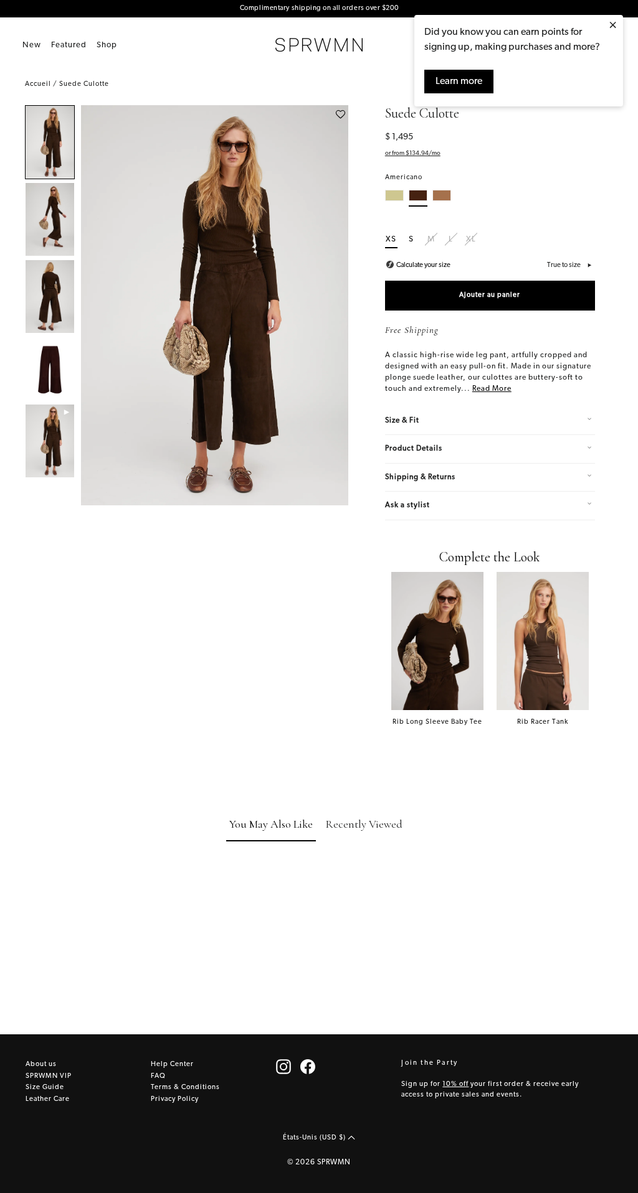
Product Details (413, 448)
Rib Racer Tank (542, 722)
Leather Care (48, 1099)
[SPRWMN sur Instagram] (283, 1066)
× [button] (613, 26)
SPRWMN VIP (49, 1076)
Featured (69, 45)
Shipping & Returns (420, 477)
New (31, 45)
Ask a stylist (407, 505)
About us (41, 1064)
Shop (107, 45)
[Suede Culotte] (50, 142)
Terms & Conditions (185, 1087)
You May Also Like (271, 824)
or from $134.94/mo (412, 153)
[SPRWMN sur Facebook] (307, 1066)
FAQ (158, 1076)
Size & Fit (402, 420)
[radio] (394, 198)
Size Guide (45, 1087)
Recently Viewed (363, 824)
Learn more (459, 82)
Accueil (38, 84)
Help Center (172, 1064)
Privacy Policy (175, 1099)
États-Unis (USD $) (315, 1137)
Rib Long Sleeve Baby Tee (437, 722)
